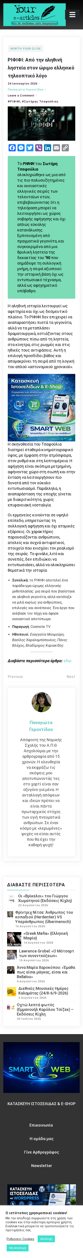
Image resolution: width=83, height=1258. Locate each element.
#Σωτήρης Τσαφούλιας (40, 101)
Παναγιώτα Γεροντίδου (26, 89)
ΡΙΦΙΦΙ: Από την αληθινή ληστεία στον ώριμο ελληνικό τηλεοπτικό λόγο (41, 68)
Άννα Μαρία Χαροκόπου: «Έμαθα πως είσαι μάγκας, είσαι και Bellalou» (46, 972)
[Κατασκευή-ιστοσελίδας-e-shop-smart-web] (41, 407)
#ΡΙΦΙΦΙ (14, 101)
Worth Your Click (25, 48)
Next (71, 677)
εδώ (67, 660)
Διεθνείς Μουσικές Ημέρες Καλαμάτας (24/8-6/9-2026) (43, 990)
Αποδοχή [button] (46, 1239)
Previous (15, 677)
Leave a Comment (21, 95)
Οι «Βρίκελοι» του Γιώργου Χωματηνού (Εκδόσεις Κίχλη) (45, 898)
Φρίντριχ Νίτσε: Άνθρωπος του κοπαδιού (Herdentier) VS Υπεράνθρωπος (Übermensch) (44, 917)
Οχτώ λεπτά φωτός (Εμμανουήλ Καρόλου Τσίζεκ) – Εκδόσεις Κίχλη (45, 1009)
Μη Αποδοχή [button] (17, 1248)
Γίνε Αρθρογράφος (41, 1152)
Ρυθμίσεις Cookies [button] (20, 1239)
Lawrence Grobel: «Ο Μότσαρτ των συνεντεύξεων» (46, 953)
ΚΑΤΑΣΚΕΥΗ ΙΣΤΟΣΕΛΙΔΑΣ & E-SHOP (41, 1103)
